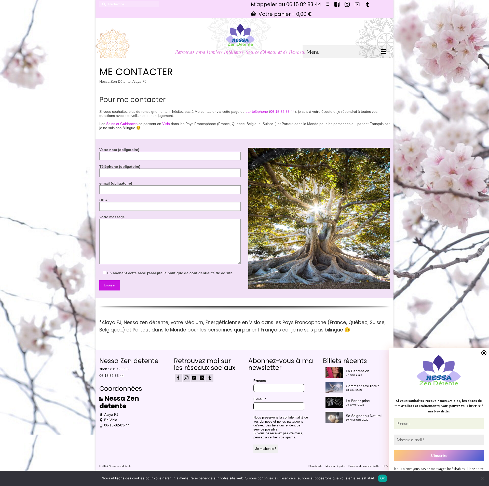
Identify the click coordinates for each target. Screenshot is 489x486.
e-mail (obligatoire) (115, 183)
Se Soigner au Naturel (364, 416)
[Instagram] (186, 378)
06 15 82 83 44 (282, 111)
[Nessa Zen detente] (240, 34)
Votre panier (284, 14)
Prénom (259, 381)
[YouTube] (194, 378)
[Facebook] (178, 378)
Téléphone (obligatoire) (119, 166)
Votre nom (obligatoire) (119, 150)
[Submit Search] (103, 4)
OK (382, 478)
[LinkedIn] (202, 378)
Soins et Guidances (122, 124)
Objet (104, 200)
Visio (166, 124)
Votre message (112, 217)
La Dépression (357, 371)
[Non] (482, 478)
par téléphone (257, 111)
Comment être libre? (362, 386)
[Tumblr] (209, 378)
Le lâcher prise (358, 401)
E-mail (259, 399)
